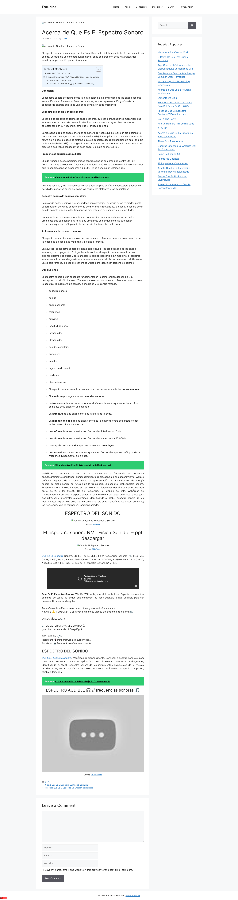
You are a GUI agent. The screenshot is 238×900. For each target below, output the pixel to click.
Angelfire (96, 524)
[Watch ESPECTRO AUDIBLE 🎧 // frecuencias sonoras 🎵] (93, 771)
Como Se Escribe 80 (169, 154)
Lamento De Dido (167, 98)
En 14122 (162, 128)
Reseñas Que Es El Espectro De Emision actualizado (69, 788)
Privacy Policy (186, 7)
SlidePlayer (96, 549)
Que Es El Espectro (52, 556)
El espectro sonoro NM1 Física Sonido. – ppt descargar (73, 77)
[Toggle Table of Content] (97, 69)
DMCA (171, 7)
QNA (47, 782)
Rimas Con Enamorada (170, 141)
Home (116, 7)
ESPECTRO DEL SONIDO (57, 73)
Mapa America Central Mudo (173, 52)
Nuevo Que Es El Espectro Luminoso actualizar (66, 785)
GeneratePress (133, 895)
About (127, 7)
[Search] (192, 25)
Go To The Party (167, 119)
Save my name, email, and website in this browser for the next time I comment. (89, 869)
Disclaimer (157, 7)
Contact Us (141, 7)
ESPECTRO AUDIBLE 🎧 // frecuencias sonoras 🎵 (72, 83)
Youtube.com (96, 775)
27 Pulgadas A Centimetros (173, 163)
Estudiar (49, 7)
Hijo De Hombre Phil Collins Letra (176, 123)
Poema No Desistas (168, 158)
